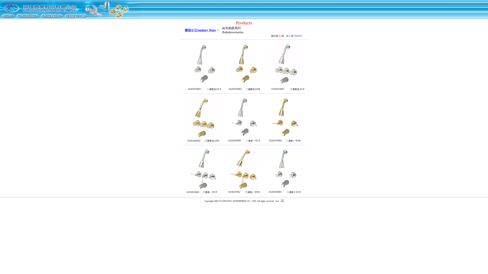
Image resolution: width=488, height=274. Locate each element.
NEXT (298, 36)
